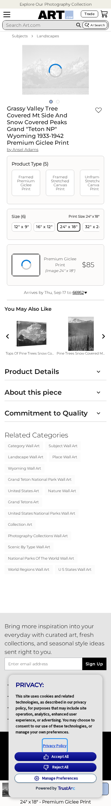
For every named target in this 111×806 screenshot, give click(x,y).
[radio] (21, 227)
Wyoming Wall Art (24, 468)
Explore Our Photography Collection (56, 4)
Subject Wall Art (63, 445)
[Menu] (6, 14)
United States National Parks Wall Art (41, 513)
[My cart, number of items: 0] (104, 14)
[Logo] (55, 15)
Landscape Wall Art (25, 457)
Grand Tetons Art (23, 502)
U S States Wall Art (74, 569)
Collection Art (20, 524)
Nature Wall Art (62, 490)
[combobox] (38, 25)
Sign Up (94, 663)
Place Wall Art (64, 457)
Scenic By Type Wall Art (29, 547)
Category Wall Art (24, 445)
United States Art (23, 490)
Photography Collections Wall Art (38, 535)
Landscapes (48, 36)
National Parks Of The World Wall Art (41, 558)
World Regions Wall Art (28, 569)
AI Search (98, 25)
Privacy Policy (55, 745)
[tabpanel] (55, 247)
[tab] (26, 183)
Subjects (20, 36)
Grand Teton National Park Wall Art (39, 479)
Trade (89, 14)
